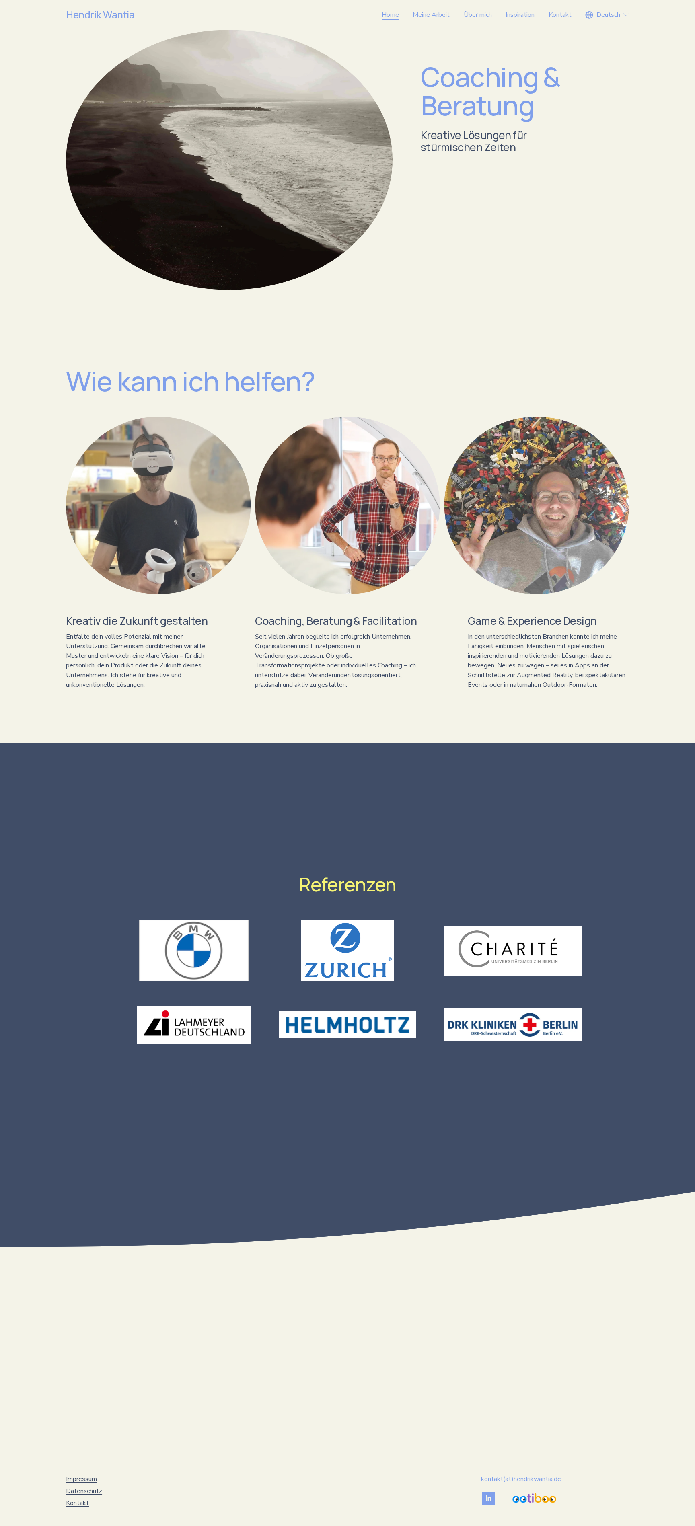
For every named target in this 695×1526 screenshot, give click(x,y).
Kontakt (560, 14)
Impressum (81, 1479)
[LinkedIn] (488, 1498)
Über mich (478, 14)
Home (390, 14)
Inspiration (520, 14)
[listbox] (607, 15)
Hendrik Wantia (100, 14)
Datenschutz (84, 1491)
